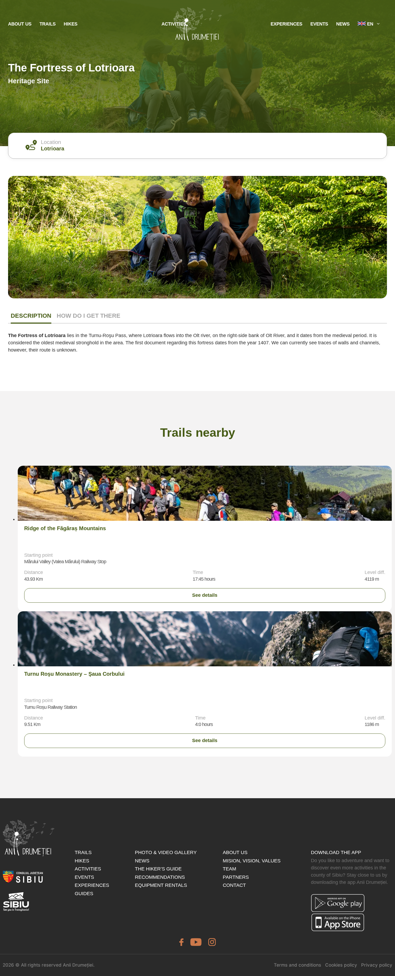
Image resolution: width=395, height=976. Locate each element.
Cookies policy (341, 965)
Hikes (70, 24)
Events (84, 877)
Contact (234, 885)
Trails (48, 24)
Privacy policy (376, 965)
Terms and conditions (297, 965)
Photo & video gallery (166, 852)
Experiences (92, 885)
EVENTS (319, 24)
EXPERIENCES (286, 24)
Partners (236, 877)
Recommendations (160, 877)
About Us (19, 24)
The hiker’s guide (158, 869)
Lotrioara (52, 148)
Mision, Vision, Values (252, 860)
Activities (88, 869)
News (343, 24)
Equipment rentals (161, 885)
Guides (84, 893)
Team (229, 869)
